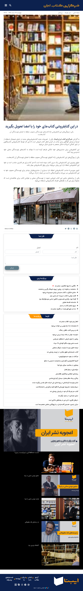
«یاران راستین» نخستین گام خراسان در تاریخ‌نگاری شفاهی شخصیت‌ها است (57, 404)
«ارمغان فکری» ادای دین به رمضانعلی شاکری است (63, 400)
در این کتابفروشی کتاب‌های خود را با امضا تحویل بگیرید (41, 126)
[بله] (18, 584)
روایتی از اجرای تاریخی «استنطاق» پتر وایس (65, 339)
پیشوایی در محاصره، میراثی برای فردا (67, 365)
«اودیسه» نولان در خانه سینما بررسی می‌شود (65, 334)
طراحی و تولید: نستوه (39, 588)
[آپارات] (28, 584)
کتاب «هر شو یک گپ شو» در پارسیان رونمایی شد (64, 391)
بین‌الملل (60, 13)
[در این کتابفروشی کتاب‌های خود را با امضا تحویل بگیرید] (41, 68)
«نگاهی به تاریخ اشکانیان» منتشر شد (65, 286)
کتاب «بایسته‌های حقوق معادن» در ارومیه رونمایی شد (62, 352)
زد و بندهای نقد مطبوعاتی (32, 522)
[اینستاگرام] (22, 584)
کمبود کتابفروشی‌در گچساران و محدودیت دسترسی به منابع (61, 361)
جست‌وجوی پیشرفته (9, 578)
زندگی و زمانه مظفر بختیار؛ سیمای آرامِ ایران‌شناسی (63, 378)
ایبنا (61, 6)
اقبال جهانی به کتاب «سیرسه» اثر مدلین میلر (63, 296)
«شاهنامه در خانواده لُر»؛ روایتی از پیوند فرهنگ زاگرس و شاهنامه (57, 289)
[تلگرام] (25, 584)
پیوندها (18, 578)
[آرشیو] (15, 584)
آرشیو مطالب (37, 578)
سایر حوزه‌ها (68, 13)
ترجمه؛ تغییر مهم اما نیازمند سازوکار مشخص (65, 348)
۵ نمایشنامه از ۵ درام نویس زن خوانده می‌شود (64, 326)
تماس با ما (30, 578)
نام (77, 247)
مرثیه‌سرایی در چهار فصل (71, 369)
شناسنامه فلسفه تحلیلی (69, 302)
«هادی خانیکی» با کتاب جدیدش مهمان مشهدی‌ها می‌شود (59, 292)
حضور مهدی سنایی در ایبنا (31, 475)
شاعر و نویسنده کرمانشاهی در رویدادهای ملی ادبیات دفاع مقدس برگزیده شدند (55, 382)
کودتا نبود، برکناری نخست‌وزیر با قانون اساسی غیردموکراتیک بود (57, 299)
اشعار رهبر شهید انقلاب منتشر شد (68, 321)
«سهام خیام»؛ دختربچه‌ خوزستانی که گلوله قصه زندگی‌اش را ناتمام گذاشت (57, 387)
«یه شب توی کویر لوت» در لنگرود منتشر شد (63, 309)
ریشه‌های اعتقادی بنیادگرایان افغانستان (67, 374)
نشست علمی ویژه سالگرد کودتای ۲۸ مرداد (65, 343)
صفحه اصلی (76, 13)
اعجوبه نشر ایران (65, 444)
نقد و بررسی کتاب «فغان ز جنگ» (68, 330)
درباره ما (24, 578)
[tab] (47, 316)
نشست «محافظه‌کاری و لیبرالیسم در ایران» (27, 452)
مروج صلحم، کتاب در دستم (68, 305)
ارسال (12, 267)
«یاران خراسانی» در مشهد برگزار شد (68, 396)
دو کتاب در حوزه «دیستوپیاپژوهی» (68, 356)
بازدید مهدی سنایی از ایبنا (32, 499)
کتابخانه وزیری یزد (33, 545)
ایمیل (38, 247)
